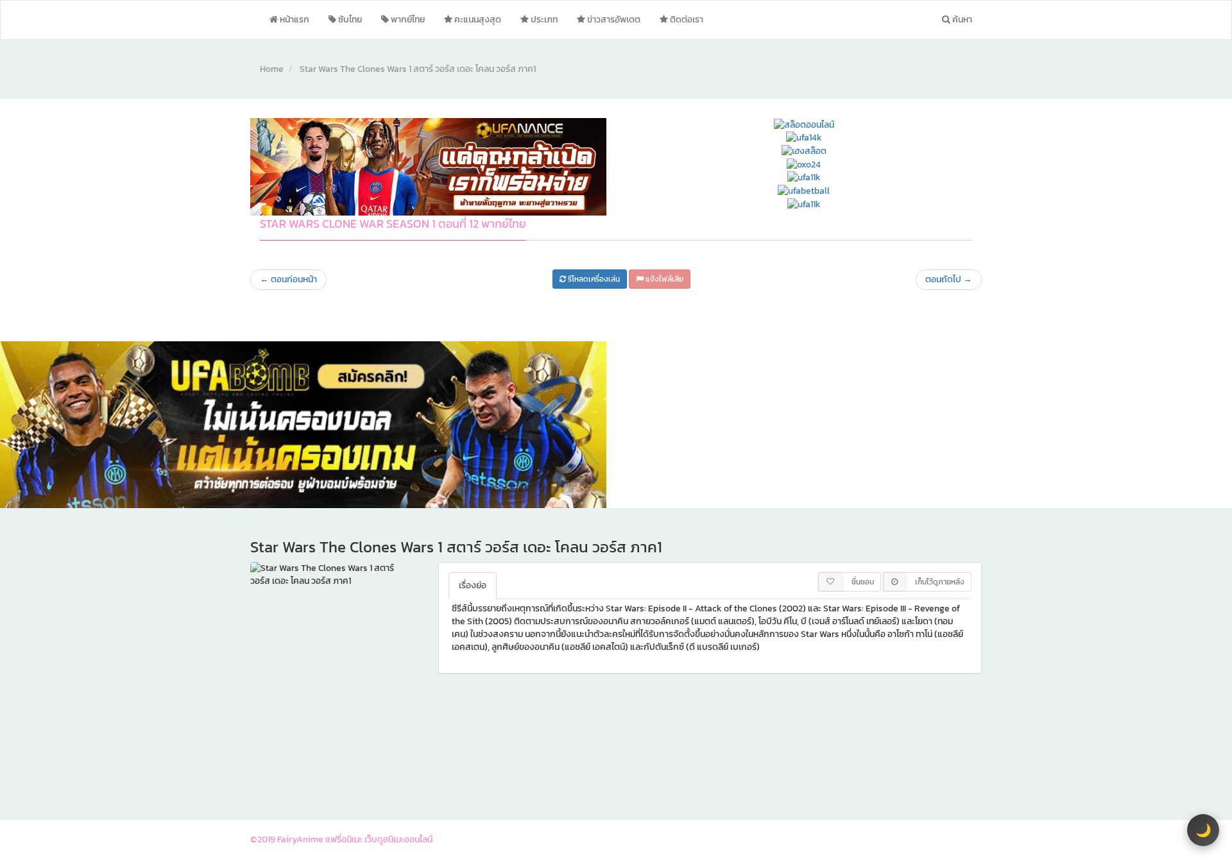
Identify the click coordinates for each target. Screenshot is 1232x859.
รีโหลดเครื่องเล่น (593, 279)
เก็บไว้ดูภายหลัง (939, 582)
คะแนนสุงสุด (476, 19)
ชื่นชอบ (862, 582)
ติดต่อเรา (685, 19)
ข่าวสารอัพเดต (612, 19)
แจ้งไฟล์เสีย (663, 279)
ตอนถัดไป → (948, 279)
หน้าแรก (293, 19)
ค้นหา (961, 19)
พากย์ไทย (407, 19)
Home (272, 69)
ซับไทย (349, 19)
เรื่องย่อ (472, 585)
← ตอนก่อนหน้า (288, 279)
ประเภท (543, 19)
